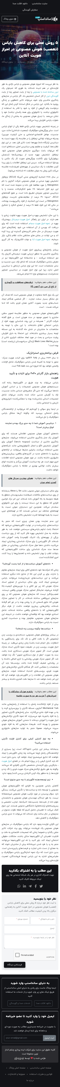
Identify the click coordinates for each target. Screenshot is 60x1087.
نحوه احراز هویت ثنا (41, 239)
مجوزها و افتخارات (16, 1074)
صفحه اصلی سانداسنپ (40, 1067)
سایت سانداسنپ (39, 3)
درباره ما (30, 1080)
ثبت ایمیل (49, 1038)
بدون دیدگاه (7, 61)
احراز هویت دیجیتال (21, 219)
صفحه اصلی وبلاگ (17, 1067)
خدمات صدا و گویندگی (19, 1003)
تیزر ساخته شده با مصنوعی (45, 92)
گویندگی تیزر (52, 96)
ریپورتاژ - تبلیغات (26, 61)
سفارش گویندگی (30, 9)
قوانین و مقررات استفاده (40, 1074)
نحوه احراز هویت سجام (39, 223)
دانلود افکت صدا (20, 3)
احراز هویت (7, 761)
